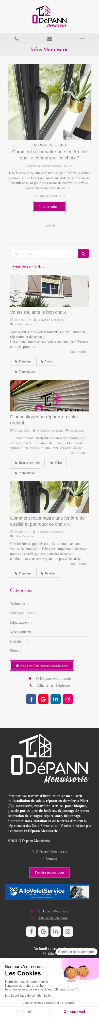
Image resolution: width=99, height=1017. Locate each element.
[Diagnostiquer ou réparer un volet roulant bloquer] (49, 395)
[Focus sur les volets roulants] (49, 291)
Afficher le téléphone (53, 685)
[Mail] (49, 38)
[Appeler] (16, 38)
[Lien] (49, 893)
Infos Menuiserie (22, 612)
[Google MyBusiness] (43, 699)
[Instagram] (68, 699)
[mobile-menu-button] (82, 38)
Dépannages (18, 622)
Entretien (16, 641)
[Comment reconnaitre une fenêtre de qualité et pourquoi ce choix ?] (49, 102)
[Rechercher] (83, 253)
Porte (14, 650)
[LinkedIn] (56, 699)
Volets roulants (20, 631)
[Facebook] (31, 699)
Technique (17, 603)
